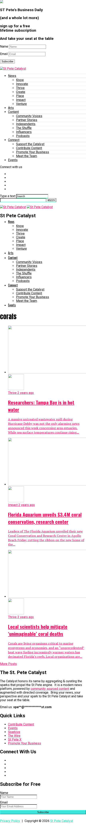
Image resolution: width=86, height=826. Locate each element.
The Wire (14, 736)
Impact (21, 100)
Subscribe (7, 61)
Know (20, 80)
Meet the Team (26, 156)
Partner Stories (26, 120)
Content (13, 112)
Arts (11, 108)
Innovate (22, 84)
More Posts (8, 664)
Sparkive (14, 732)
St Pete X (14, 739)
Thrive (20, 88)
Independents (25, 124)
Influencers (24, 132)
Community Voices (29, 116)
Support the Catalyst (30, 144)
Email (4, 54)
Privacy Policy (10, 821)
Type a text (7, 196)
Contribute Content (29, 148)
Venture (21, 104)
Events (13, 160)
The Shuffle (24, 128)
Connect (13, 140)
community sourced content (50, 689)
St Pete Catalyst (61, 821)
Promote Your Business (32, 152)
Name (4, 46)
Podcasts (23, 136)
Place (20, 96)
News (12, 76)
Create (20, 92)
